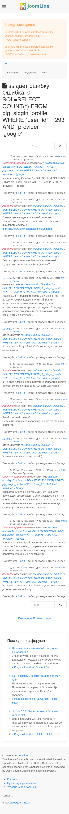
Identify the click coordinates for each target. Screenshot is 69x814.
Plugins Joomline (24, 667)
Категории (12, 72)
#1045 (64, 242)
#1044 (64, 199)
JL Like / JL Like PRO (48, 734)
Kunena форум (42, 618)
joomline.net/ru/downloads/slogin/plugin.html (27, 228)
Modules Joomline (24, 699)
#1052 (64, 520)
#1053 (64, 567)
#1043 (64, 156)
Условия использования (21, 787)
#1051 (64, 469)
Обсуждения (29, 72)
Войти (21, 193)
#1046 (64, 277)
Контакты (12, 779)
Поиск (44, 72)
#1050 (64, 438)
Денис (16, 280)
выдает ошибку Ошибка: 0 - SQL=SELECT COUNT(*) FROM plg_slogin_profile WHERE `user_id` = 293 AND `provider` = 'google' (33, 168)
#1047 (64, 328)
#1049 (64, 399)
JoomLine (23, 755)
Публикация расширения (22, 783)
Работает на (25, 618)
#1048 (64, 363)
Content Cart (43, 667)
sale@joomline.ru (20, 802)
